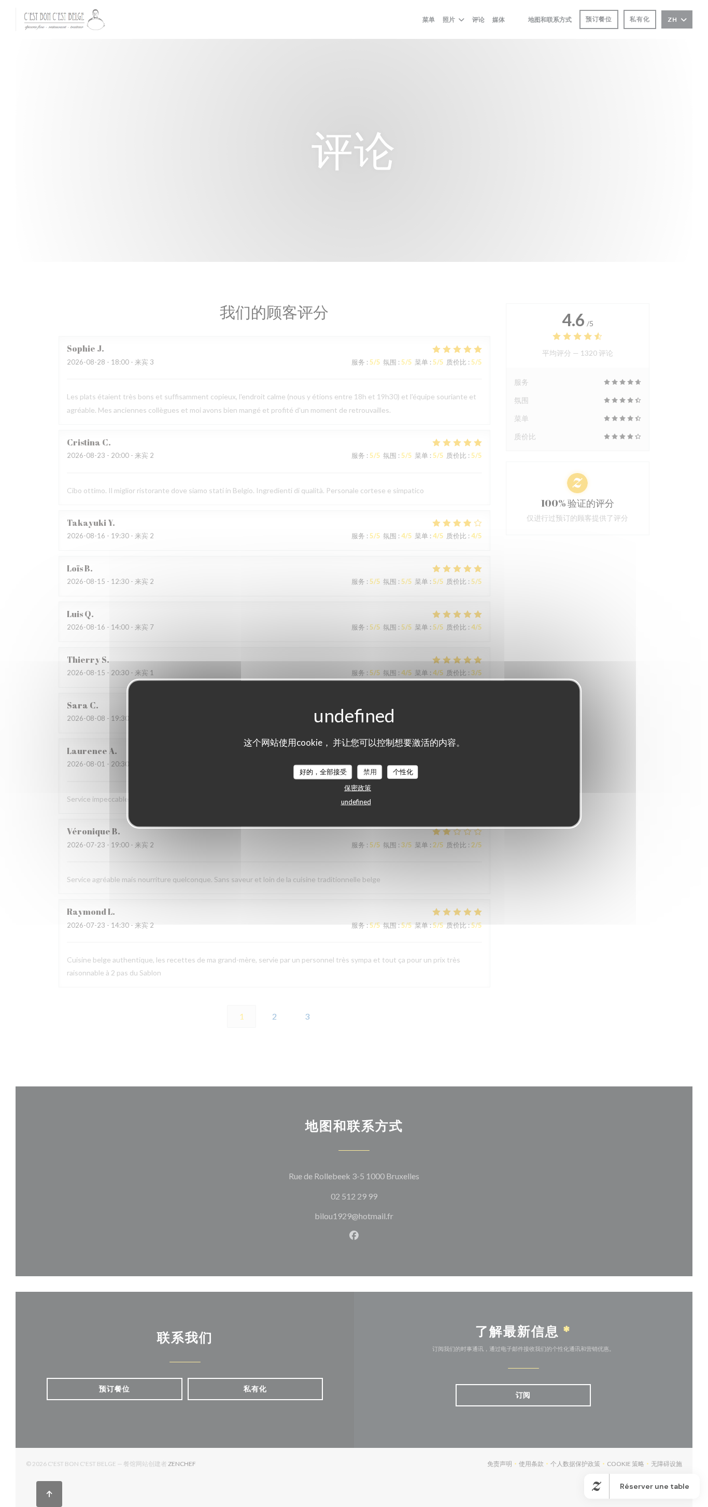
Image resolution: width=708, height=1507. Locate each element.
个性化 (403, 772)
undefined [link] (356, 801)
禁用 (370, 772)
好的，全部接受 (323, 772)
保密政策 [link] (357, 787)
